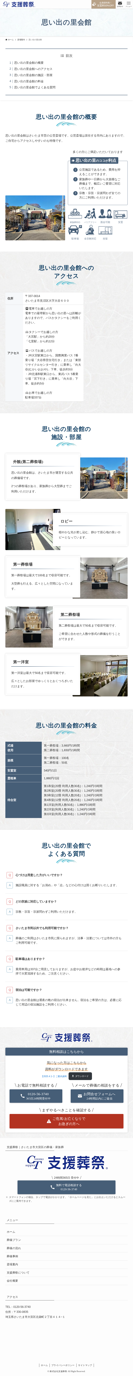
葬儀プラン (14, 1239)
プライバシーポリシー (63, 1365)
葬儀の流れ (14, 1248)
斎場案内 (12, 1264)
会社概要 (12, 1280)
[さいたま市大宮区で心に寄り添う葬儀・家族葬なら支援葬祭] (19, 4)
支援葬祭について (18, 1272)
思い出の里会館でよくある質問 (34, 87)
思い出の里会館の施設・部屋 (33, 75)
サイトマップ (85, 1365)
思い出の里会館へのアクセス (33, 69)
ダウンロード (82, 1076)
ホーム (11, 1231)
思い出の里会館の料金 (29, 81)
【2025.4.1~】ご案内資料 (54, 1076)
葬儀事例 (12, 1256)
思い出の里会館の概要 (29, 62)
